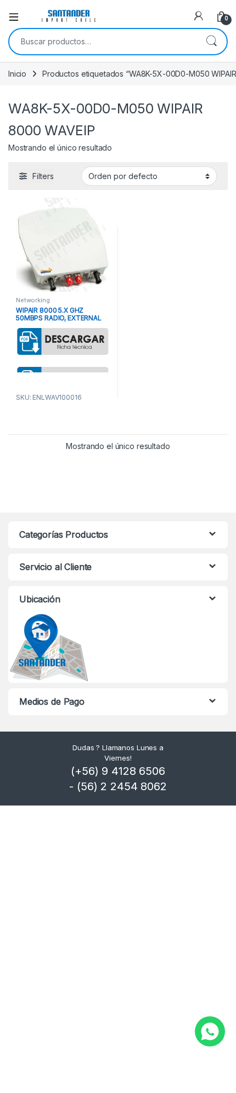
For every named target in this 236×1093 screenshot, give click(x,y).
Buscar (211, 41)
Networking (33, 300)
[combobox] (102, 41)
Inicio (17, 73)
